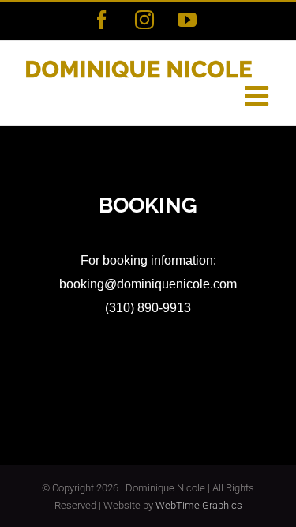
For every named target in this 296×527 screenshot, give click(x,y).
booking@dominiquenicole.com (148, 284)
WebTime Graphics (198, 505)
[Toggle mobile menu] (258, 95)
